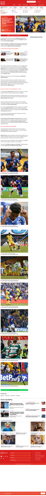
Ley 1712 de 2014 (37, 459)
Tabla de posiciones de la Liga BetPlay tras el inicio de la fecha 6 (17, 404)
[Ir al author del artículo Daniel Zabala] (3, 30)
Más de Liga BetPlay (6, 399)
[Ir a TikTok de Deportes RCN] (7, 456)
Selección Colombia (15, 7)
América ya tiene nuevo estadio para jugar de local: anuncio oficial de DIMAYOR (32, 410)
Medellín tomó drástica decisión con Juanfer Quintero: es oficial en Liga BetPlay (17, 413)
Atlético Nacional (41, 7)
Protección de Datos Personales (39, 455)
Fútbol (14, 4)
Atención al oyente (37, 452)
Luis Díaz (10, 7)
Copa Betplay (26, 7)
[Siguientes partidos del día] (44, 10)
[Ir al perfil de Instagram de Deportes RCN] (5, 456)
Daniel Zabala (6, 29)
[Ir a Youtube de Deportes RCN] (1, 456)
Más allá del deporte (33, 4)
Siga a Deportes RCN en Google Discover (15, 35)
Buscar (39, 1)
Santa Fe (38, 7)
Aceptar (43, 493)
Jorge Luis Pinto (12, 395)
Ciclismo (19, 4)
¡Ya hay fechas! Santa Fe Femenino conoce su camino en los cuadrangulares (32, 403)
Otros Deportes (25, 4)
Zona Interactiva (41, 4)
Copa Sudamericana (32, 7)
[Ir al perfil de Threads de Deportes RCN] (3, 458)
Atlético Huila (7, 395)
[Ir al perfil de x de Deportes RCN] (1, 458)
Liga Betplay (21, 7)
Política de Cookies (8, 493)
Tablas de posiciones (31, 1)
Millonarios (2, 395)
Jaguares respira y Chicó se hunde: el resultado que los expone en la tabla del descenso (33, 416)
